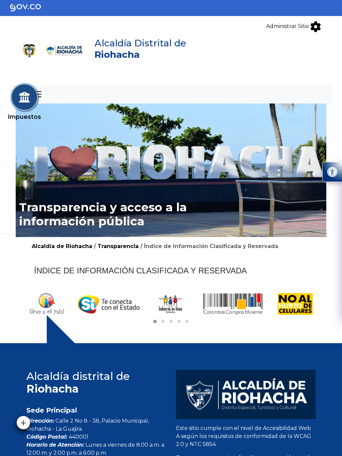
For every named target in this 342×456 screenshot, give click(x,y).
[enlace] (30, 7)
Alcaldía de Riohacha (62, 246)
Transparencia (118, 246)
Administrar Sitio (288, 26)
